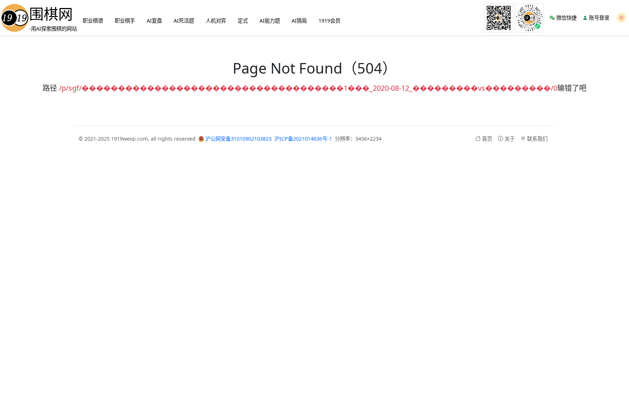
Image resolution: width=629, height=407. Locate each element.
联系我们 (537, 138)
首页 (487, 138)
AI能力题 (270, 20)
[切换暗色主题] (621, 18)
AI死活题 (184, 20)
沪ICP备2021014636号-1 (303, 138)
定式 (243, 20)
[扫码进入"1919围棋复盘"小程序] (529, 17)
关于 (510, 138)
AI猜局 (299, 20)
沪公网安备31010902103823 (238, 138)
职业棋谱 (93, 20)
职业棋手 (125, 20)
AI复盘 (154, 20)
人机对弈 (216, 20)
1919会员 (329, 20)
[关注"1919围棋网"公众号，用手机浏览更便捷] (498, 17)
